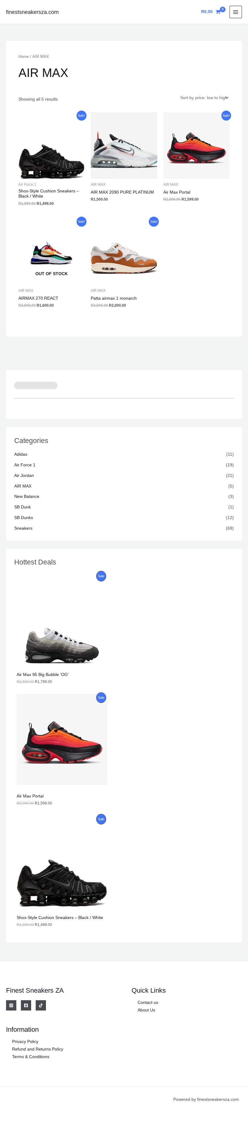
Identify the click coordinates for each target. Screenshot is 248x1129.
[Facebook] (26, 1005)
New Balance (26, 496)
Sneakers (23, 528)
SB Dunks (23, 517)
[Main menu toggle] (236, 12)
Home (23, 57)
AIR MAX (22, 486)
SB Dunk (22, 507)
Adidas (20, 454)
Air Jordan (24, 475)
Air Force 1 (24, 465)
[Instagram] (11, 1005)
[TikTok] (41, 1005)
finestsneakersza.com (32, 12)
